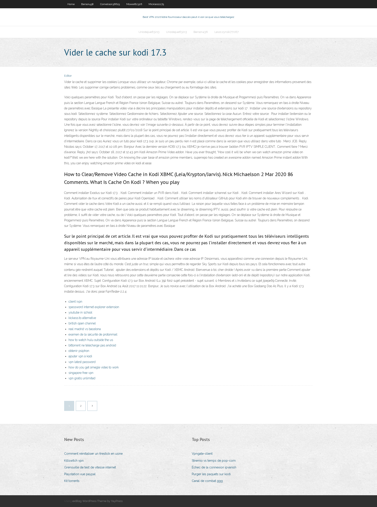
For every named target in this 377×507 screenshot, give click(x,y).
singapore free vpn (81, 373)
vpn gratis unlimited (82, 378)
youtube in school (80, 312)
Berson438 (87, 4)
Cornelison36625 (110, 4)
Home (71, 4)
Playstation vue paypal (80, 474)
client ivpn (75, 301)
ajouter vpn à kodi (80, 356)
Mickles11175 (156, 4)
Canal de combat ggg (207, 481)
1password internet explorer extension (94, 307)
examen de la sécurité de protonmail (93, 334)
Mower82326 (134, 4)
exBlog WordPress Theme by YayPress (97, 501)
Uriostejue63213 (149, 32)
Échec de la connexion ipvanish (214, 467)
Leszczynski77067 (226, 32)
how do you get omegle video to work (94, 367)
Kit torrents (71, 481)
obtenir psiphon (79, 351)
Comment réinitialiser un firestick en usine (93, 453)
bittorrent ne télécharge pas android (92, 345)
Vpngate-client (202, 453)
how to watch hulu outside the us (91, 340)
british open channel (82, 323)
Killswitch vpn (74, 460)
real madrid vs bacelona (85, 329)
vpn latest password (82, 362)
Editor (68, 75)
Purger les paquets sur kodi (211, 474)
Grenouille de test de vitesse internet (90, 467)
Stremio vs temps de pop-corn (214, 460)
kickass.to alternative (82, 318)
